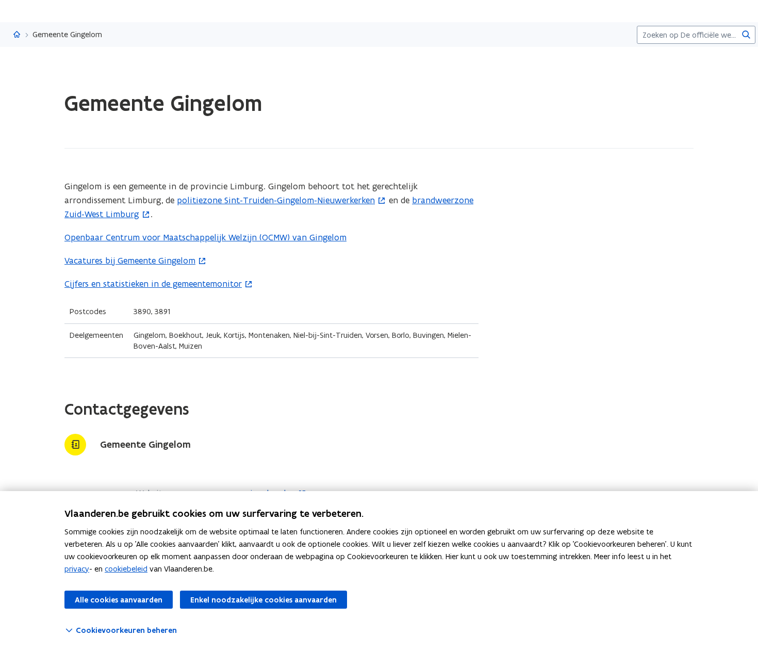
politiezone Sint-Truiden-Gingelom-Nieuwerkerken (276, 200)
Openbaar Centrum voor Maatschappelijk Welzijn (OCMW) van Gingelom (205, 237)
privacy (76, 569)
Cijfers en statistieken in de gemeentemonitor (153, 283)
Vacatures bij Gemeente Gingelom (129, 260)
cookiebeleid (126, 569)
